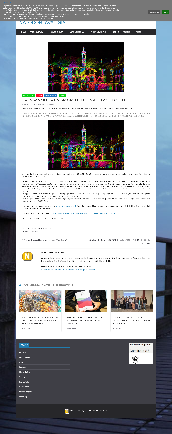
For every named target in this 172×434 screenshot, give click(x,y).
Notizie (116, 32)
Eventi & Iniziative (98, 32)
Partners (22, 367)
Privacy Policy (24, 377)
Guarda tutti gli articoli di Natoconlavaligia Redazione (69, 270)
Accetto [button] (165, 12)
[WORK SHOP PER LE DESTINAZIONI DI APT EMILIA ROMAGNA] (132, 292)
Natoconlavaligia (42, 22)
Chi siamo (23, 352)
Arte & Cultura (36, 32)
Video (138, 32)
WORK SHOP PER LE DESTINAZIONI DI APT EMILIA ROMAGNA (131, 320)
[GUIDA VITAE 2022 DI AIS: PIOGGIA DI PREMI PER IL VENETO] (86, 292)
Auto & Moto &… (77, 32)
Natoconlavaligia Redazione (45, 105)
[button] (44, 32)
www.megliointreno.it (66, 206)
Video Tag (23, 397)
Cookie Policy (24, 357)
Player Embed (24, 372)
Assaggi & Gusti (56, 32)
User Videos (24, 387)
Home (23, 32)
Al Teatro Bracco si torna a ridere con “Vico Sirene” (44, 240)
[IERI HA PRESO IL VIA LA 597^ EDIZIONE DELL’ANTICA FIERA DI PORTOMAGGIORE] (40, 292)
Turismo (126, 32)
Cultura (39, 95)
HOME (21, 362)
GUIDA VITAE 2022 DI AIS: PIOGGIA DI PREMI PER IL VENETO (86, 320)
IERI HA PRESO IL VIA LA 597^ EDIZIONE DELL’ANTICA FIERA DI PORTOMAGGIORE (40, 320)
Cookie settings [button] (154, 12)
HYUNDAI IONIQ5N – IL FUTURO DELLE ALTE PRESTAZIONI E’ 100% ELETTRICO (119, 242)
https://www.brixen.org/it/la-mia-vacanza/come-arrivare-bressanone (83, 213)
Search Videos (25, 382)
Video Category (25, 392)
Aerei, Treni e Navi (28, 95)
